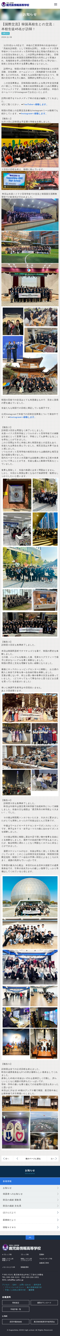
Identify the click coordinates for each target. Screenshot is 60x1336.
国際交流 (5, 33)
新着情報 (7, 1181)
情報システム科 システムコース (26, 1259)
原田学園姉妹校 (16, 1322)
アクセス (6, 1285)
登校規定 (15, 1303)
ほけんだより (9, 1212)
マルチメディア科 (45, 1259)
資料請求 (37, 1285)
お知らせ (7, 1188)
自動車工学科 (44, 1263)
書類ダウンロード (44, 1303)
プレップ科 (25, 1254)
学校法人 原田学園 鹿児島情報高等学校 (15, 4)
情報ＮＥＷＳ (9, 1227)
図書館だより (9, 1220)
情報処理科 (25, 1267)
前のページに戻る (33, 1159)
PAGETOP (30, 1237)
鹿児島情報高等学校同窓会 (44, 1322)
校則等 (31, 1290)
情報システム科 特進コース (7, 1259)
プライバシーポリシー (14, 1287)
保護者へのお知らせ (13, 1194)
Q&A (15, 1285)
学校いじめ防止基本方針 (15, 1290)
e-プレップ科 (7, 1254)
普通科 (41, 1254)
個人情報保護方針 (34, 1287)
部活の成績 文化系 (12, 1206)
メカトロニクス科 (8, 1267)
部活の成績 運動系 (12, 1200)
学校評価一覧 (15, 1309)
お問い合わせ (25, 1285)
